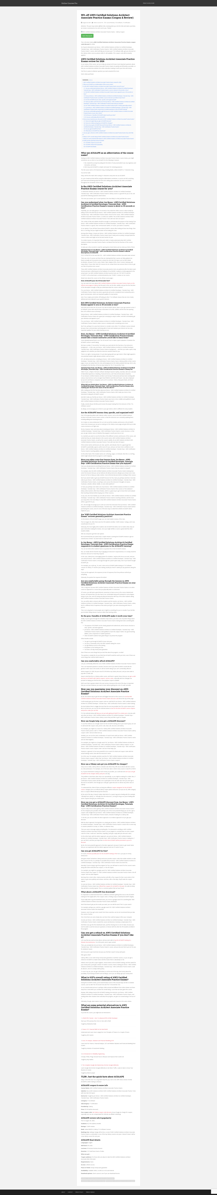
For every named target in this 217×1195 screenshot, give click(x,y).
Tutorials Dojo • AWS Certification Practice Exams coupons (120, 1181)
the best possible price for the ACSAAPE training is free (102, 853)
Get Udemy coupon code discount (101, 1112)
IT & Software (118, 22)
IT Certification (126, 22)
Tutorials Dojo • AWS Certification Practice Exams (93, 1181)
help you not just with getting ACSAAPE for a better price (112, 713)
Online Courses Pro (69, 3)
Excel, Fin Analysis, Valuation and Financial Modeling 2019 (98, 1040)
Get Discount (87, 36)
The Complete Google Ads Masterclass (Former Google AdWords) (100, 1065)
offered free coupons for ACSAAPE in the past (111, 886)
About (63, 1192)
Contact (70, 1192)
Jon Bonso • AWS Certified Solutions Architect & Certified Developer (98, 1178)
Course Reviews (110, 22)
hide (91, 80)
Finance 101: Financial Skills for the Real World (95, 1029)
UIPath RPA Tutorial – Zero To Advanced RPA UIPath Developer (99, 1018)
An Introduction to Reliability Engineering (93, 1054)
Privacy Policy (79, 1192)
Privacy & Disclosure (148, 3)
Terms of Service (90, 1192)
